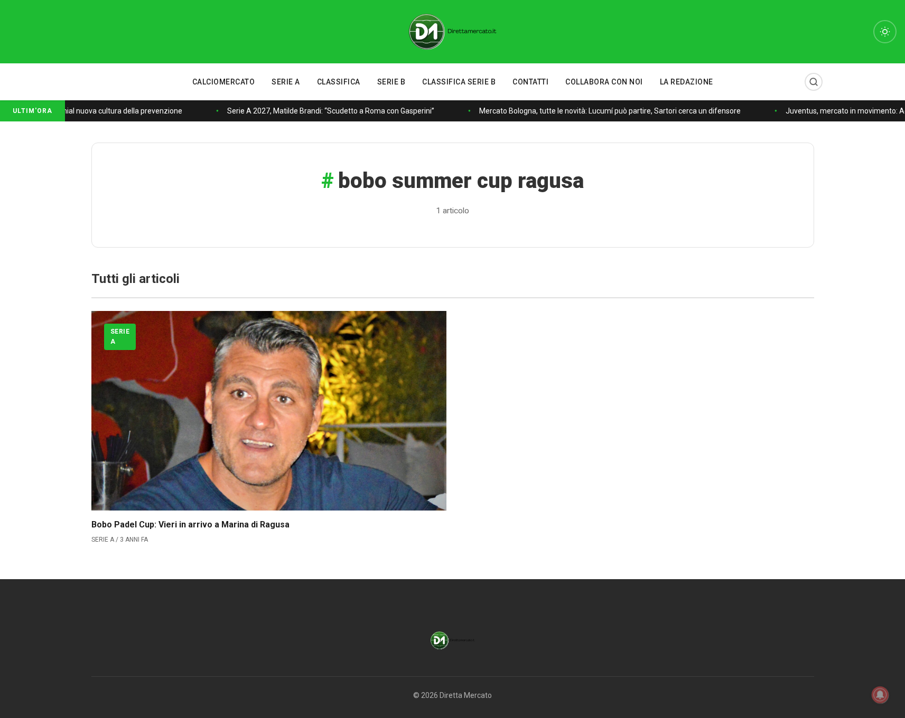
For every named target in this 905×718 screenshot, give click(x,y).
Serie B (391, 82)
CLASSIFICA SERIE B (459, 82)
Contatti (530, 82)
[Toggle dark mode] (885, 31)
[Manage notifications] (880, 694)
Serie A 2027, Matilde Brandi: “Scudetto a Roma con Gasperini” (328, 111)
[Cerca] (814, 82)
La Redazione (686, 82)
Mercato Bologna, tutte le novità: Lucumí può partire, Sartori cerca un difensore (607, 111)
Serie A (286, 82)
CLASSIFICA (338, 82)
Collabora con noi (604, 82)
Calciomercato (223, 82)
